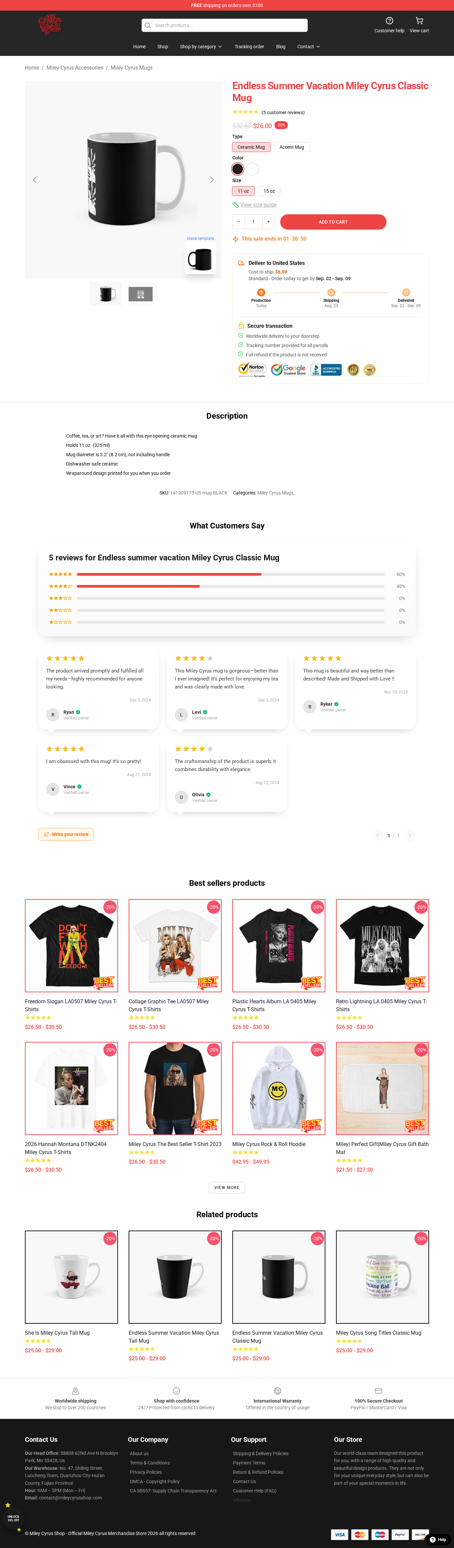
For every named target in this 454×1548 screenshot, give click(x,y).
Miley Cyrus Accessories (75, 68)
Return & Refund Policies (258, 1472)
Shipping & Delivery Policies (260, 1453)
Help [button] (442, 1539)
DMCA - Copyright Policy (155, 1481)
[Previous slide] (35, 180)
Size (236, 180)
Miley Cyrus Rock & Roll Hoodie (268, 1144)
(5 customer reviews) (283, 112)
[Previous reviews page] (378, 836)
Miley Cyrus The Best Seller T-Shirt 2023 (175, 1144)
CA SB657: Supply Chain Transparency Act (173, 1490)
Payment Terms (249, 1462)
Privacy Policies (146, 1472)
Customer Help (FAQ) (255, 1490)
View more (227, 1187)
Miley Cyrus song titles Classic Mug (378, 1333)
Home (32, 68)
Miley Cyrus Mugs (132, 68)
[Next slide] (211, 180)
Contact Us (244, 1481)
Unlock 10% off (13, 1518)
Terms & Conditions (150, 1462)
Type (237, 136)
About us (139, 1453)
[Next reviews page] (410, 836)
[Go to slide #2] (141, 294)
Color (238, 157)
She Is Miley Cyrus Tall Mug (57, 1333)
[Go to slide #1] (106, 294)
